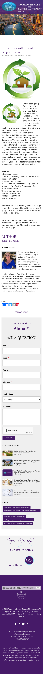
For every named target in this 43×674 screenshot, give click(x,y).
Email (4, 358)
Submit (9, 438)
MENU (22, 12)
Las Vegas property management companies (18, 520)
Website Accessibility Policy (30, 660)
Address (6, 382)
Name (5, 346)
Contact (21, 614)
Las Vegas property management (14, 516)
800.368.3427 (24, 639)
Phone (5, 370)
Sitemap (30, 614)
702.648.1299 (15, 636)
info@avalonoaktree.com (21, 634)
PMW (13, 614)
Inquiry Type (7, 394)
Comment (6, 406)
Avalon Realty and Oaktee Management (17, 507)
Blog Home (22, 312)
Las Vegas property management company (18, 523)
